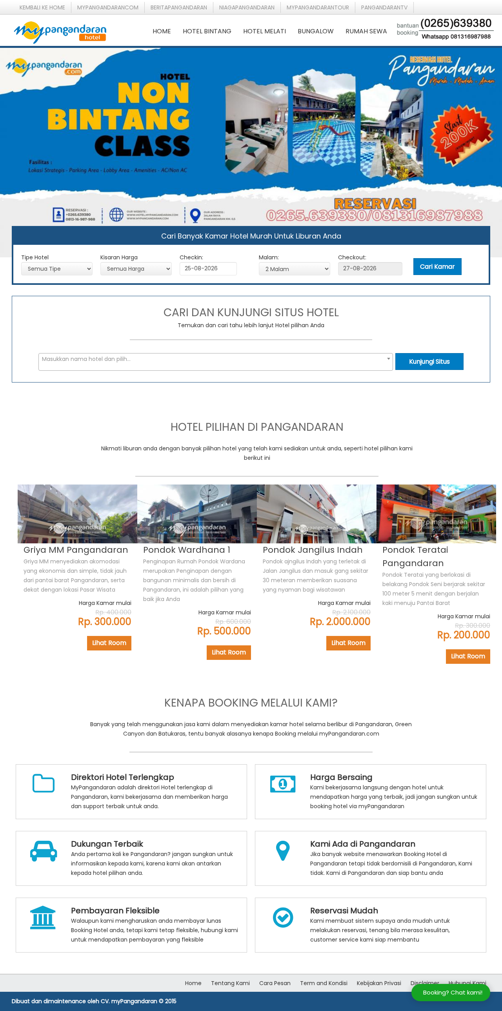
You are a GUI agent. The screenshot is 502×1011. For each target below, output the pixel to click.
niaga (247, 7)
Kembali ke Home (42, 7)
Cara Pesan (275, 983)
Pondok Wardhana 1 (186, 550)
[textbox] (216, 358)
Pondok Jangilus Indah (313, 550)
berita (179, 7)
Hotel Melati (264, 31)
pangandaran (384, 7)
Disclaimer (425, 983)
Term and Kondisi (323, 983)
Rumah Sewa (366, 31)
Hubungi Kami (467, 983)
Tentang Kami (230, 983)
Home (162, 31)
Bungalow (316, 31)
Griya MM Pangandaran (76, 550)
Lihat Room (109, 642)
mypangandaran (107, 7)
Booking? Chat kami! (452, 992)
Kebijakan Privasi (379, 983)
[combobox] (215, 362)
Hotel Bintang (207, 31)
